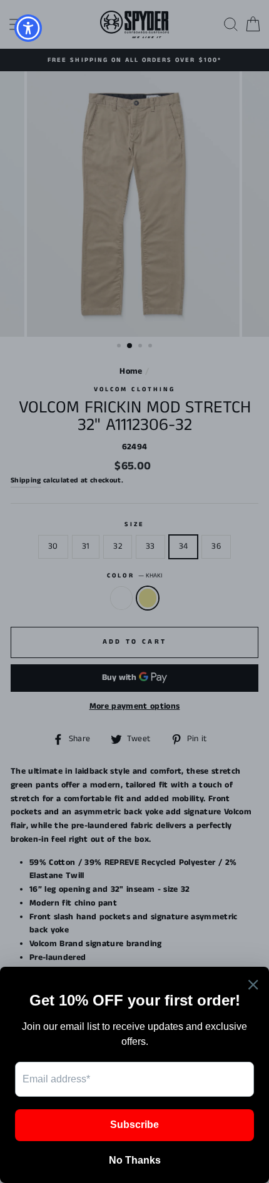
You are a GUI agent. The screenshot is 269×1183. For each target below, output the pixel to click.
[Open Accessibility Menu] (28, 28)
